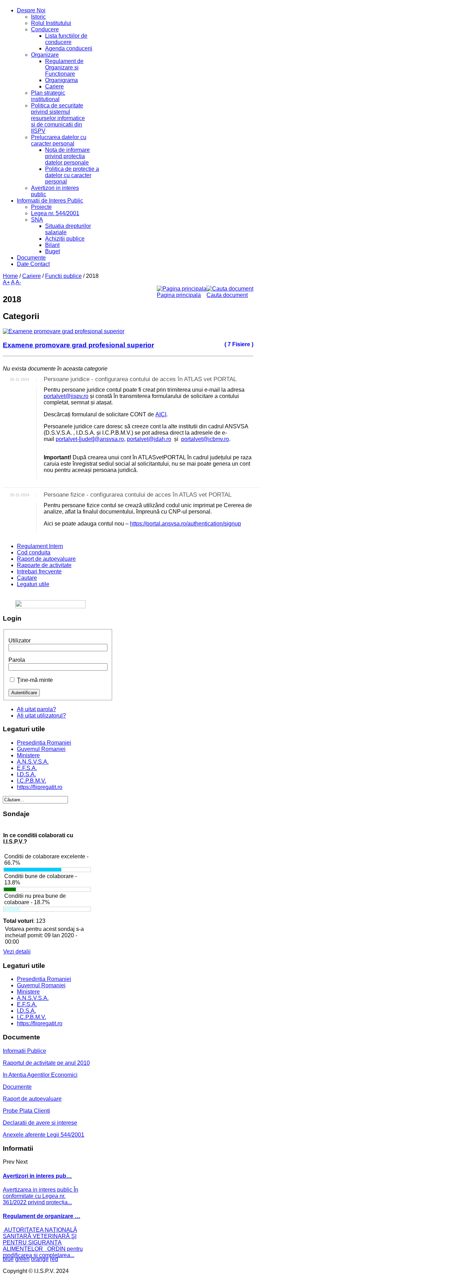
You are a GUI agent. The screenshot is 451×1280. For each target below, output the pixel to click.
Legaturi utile (33, 584)
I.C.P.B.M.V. (31, 781)
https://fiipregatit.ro (39, 787)
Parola (16, 660)
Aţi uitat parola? (36, 709)
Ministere (28, 755)
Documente (17, 1087)
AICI (160, 414)
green (22, 1259)
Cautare (27, 578)
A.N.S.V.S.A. (33, 762)
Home (10, 276)
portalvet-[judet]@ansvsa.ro (90, 439)
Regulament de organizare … (41, 1216)
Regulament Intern (40, 546)
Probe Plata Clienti (26, 1111)
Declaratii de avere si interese (40, 1123)
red (54, 1259)
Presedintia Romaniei (44, 743)
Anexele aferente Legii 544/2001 (43, 1135)
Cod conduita (33, 552)
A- (18, 282)
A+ (6, 282)
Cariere (31, 276)
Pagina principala (179, 295)
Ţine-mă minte (35, 680)
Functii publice (63, 276)
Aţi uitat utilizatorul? (41, 716)
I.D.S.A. (26, 774)
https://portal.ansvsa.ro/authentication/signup (185, 524)
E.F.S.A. (27, 768)
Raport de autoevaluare (46, 559)
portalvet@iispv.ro (66, 396)
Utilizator (19, 641)
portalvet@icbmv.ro (205, 439)
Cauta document (227, 295)
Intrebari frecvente (39, 571)
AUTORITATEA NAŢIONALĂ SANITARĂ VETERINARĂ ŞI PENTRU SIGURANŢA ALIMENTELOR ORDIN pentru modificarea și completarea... (43, 1242)
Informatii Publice (24, 1051)
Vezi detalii (17, 952)
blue (8, 1259)
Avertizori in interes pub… (37, 1176)
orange (40, 1259)
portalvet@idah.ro (149, 439)
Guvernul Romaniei (41, 749)
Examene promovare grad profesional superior (78, 345)
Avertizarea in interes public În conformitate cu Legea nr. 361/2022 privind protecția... (40, 1196)
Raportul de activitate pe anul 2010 (46, 1063)
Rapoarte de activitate (44, 565)
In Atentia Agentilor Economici (40, 1075)
